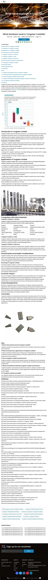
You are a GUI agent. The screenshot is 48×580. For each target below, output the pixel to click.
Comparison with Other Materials (10, 52)
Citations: (4, 82)
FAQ (3, 70)
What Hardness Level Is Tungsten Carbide (12, 509)
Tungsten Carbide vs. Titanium (10, 54)
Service (16, 568)
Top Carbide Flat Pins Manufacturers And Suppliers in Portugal (35, 535)
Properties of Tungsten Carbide (10, 48)
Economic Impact (6, 64)
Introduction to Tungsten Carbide (10, 46)
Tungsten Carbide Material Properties (11, 516)
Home (23, 562)
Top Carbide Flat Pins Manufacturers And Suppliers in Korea (35, 531)
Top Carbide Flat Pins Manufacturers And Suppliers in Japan (13, 533)
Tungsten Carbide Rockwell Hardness (33, 514)
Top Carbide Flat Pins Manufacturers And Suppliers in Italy (35, 533)
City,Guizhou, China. (33, 567)
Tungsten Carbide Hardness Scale (34, 509)
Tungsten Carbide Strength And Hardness (32, 519)
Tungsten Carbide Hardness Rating (11, 519)
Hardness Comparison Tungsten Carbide (32, 511)
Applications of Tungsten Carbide (10, 50)
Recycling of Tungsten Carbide (10, 62)
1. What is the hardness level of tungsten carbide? (15, 72)
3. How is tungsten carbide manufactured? (13, 76)
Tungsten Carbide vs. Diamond (10, 58)
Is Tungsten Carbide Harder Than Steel (12, 514)
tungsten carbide (16, 89)
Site (40, 37)
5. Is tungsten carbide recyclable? (11, 80)
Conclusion (5, 68)
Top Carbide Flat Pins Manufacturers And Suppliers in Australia (13, 529)
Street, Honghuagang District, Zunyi (37, 565)
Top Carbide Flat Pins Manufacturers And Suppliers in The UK (35, 529)
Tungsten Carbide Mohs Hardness (10, 511)
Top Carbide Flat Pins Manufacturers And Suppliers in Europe (13, 531)
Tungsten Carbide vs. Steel (9, 56)
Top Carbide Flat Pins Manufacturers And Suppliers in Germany (13, 535)
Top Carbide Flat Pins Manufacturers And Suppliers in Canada (13, 528)
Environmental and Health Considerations (12, 60)
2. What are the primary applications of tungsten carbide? (17, 74)
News (15, 570)
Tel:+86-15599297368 (33, 570)
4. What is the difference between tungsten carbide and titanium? (19, 78)
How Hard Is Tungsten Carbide (31, 516)
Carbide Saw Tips (5, 566)
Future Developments (7, 66)
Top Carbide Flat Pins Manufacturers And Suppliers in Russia (35, 528)
